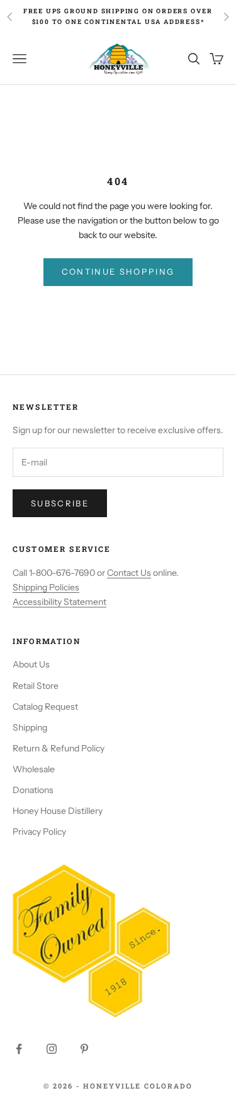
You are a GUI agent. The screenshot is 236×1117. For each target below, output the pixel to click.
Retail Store (36, 685)
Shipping (30, 727)
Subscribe (60, 503)
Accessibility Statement (59, 601)
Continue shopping (118, 271)
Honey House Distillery (58, 810)
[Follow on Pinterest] (84, 1048)
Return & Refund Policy (58, 748)
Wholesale (34, 769)
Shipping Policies (46, 587)
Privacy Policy (39, 831)
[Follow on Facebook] (19, 1048)
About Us (31, 664)
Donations (33, 790)
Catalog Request (45, 706)
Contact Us (129, 572)
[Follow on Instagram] (51, 1048)
